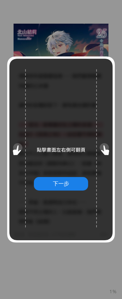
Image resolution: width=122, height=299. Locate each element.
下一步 (61, 183)
